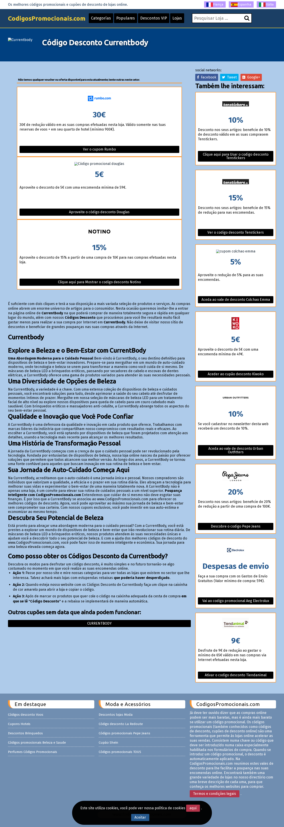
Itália (270, 4)
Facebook (207, 77)
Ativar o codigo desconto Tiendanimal (235, 675)
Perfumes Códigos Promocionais (32, 752)
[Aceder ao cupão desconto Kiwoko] (235, 323)
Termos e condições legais (214, 794)
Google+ (252, 77)
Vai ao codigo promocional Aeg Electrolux (235, 601)
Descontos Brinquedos (25, 733)
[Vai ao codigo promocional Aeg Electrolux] (235, 550)
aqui (193, 808)
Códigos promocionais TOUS (120, 752)
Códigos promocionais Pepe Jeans (124, 733)
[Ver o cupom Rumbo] (99, 99)
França (218, 4)
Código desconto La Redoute (121, 724)
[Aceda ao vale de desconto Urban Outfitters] (235, 398)
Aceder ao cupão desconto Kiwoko (236, 374)
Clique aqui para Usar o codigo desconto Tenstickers (235, 156)
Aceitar (140, 817)
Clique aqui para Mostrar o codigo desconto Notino (99, 282)
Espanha (244, 4)
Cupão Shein (108, 743)
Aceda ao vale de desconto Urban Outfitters (235, 450)
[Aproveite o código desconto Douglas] (99, 163)
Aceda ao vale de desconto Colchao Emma (235, 299)
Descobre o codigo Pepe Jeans (235, 526)
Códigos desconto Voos (25, 715)
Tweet (231, 77)
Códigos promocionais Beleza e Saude (37, 743)
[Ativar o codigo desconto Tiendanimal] (235, 625)
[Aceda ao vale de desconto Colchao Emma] (235, 251)
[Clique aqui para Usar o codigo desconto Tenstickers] (235, 104)
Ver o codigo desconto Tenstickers (235, 232)
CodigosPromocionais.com (46, 18)
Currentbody (99, 623)
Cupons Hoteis (19, 724)
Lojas (177, 18)
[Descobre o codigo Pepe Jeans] (235, 476)
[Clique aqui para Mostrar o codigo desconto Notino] (99, 231)
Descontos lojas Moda (116, 715)
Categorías (101, 18)
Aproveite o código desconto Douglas (99, 212)
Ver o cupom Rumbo (99, 149)
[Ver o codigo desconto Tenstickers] (235, 182)
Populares (125, 18)
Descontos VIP (153, 18)
